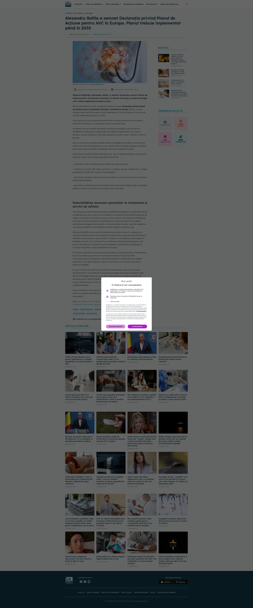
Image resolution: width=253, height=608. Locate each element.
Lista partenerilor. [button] (141, 311)
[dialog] (126, 304)
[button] (126, 301)
